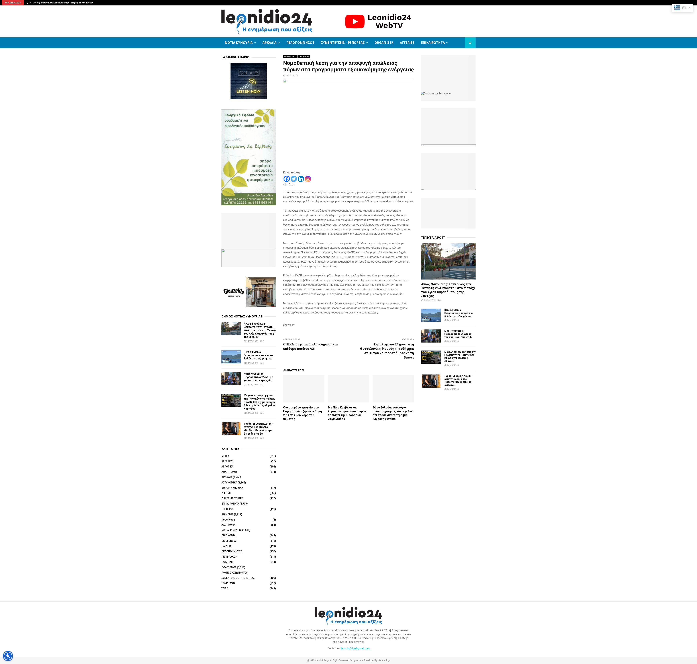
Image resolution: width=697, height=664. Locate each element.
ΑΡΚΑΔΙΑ (269, 43)
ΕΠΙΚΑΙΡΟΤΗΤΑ (433, 43)
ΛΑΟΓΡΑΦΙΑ (228, 524)
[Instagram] (308, 179)
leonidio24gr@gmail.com (355, 648)
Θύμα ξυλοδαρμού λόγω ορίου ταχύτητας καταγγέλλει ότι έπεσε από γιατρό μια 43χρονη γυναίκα (393, 413)
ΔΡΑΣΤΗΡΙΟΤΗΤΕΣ (232, 498)
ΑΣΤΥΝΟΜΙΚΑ (229, 482)
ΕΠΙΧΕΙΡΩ (227, 509)
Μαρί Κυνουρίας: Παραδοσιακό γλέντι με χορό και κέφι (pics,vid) (258, 377)
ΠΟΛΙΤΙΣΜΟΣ (229, 567)
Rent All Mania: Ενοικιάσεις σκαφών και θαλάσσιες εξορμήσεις (259, 355)
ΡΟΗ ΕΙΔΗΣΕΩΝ (230, 572)
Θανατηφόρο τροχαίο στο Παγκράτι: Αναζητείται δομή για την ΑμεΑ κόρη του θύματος (302, 413)
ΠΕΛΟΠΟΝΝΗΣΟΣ (300, 43)
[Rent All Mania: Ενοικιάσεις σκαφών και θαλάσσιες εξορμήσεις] (231, 356)
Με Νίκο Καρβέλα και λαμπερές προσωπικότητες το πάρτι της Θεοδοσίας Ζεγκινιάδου (347, 413)
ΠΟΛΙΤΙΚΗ (227, 561)
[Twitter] (294, 179)
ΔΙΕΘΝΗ (226, 493)
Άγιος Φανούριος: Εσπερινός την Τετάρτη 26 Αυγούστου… (64, 2)
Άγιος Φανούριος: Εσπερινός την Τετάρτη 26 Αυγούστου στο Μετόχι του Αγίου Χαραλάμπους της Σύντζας (260, 330)
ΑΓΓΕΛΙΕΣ (407, 43)
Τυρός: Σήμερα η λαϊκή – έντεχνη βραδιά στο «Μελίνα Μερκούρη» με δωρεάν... (458, 380)
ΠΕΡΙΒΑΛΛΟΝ (229, 556)
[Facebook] (287, 179)
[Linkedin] (301, 179)
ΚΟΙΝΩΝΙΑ (227, 514)
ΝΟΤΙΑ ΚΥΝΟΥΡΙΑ (239, 43)
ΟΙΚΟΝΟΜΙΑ (304, 57)
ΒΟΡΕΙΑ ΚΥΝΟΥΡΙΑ (232, 487)
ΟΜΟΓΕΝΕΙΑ (228, 540)
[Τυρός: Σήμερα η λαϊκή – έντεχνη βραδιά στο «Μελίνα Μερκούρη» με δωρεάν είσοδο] (231, 428)
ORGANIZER (383, 43)
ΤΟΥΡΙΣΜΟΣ (228, 583)
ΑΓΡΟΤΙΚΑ (227, 466)
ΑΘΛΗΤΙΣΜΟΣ (229, 471)
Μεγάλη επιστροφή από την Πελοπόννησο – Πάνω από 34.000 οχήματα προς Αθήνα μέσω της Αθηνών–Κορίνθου (260, 402)
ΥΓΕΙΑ (224, 588)
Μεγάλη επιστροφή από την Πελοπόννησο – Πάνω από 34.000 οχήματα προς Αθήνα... (460, 356)
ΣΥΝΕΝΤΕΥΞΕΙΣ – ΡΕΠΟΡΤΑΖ (343, 43)
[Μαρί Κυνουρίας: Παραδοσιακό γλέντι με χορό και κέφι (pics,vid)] (231, 378)
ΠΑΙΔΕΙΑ (226, 546)
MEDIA (225, 456)
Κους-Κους (228, 519)
